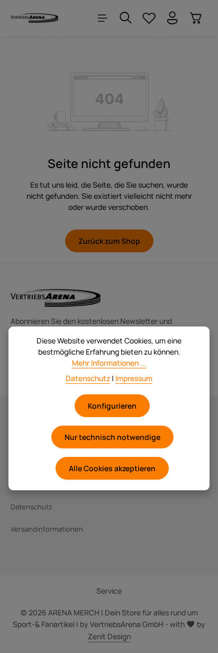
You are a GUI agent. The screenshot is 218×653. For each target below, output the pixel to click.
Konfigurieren (112, 406)
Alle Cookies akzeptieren (112, 468)
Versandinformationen (47, 529)
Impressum (133, 378)
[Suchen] (126, 18)
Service (109, 591)
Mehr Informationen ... (109, 363)
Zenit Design (109, 636)
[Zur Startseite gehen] (34, 18)
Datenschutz (31, 506)
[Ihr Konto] (172, 18)
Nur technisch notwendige (112, 437)
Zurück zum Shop (109, 241)
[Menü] (102, 18)
